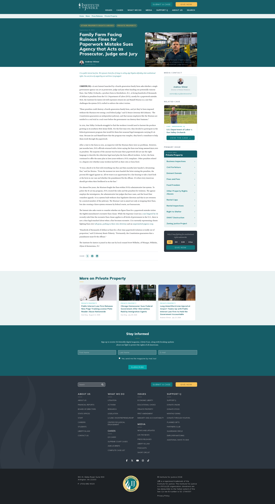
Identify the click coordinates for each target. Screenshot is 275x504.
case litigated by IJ (150, 213)
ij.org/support (117, 76)
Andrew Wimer (92, 61)
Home (81, 16)
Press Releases (97, 16)
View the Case (180, 138)
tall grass (98, 224)
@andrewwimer (186, 94)
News (88, 16)
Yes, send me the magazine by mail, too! (138, 358)
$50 (176, 242)
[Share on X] (87, 256)
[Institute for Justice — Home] (88, 6)
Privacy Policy (163, 496)
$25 (169, 242)
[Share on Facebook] (92, 256)
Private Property (111, 16)
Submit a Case (162, 4)
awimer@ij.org (90, 64)
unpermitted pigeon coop (143, 224)
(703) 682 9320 (87, 484)
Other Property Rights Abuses (97, 25)
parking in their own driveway (115, 224)
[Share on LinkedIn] (97, 256)
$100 (183, 242)
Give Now (186, 4)
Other (190, 242)
